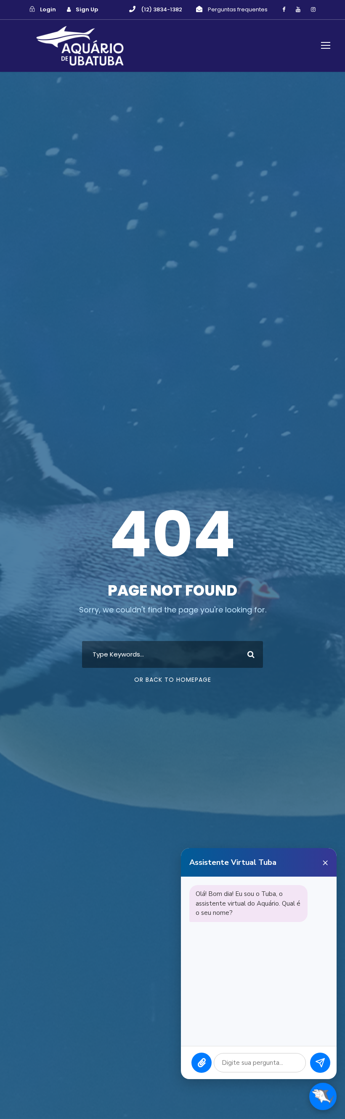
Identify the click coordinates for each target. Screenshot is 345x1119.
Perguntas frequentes (238, 9)
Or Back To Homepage (172, 679)
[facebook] (283, 9)
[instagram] (313, 9)
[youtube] (298, 9)
